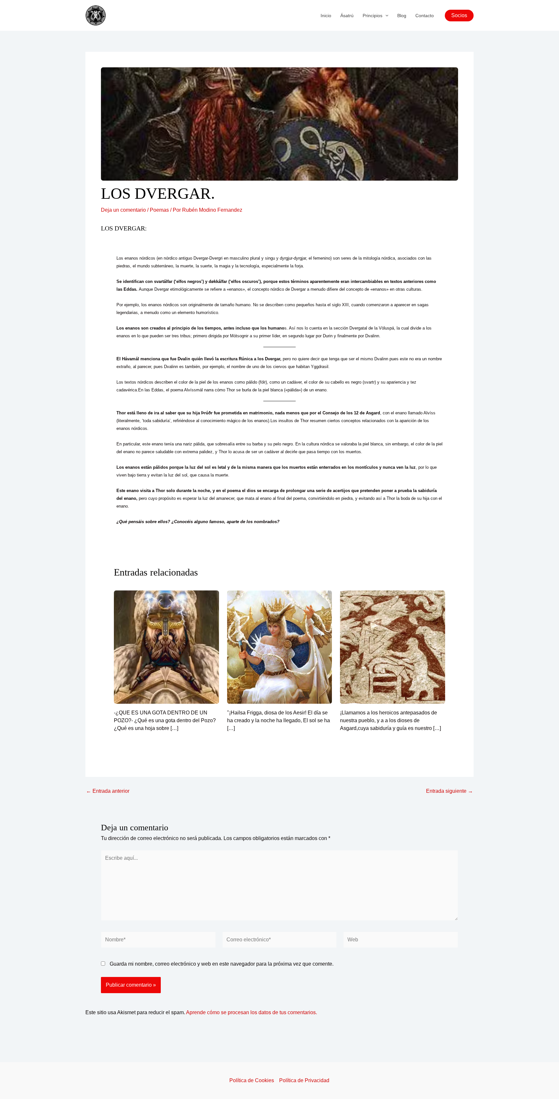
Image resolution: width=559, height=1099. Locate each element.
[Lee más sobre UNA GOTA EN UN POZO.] (166, 646)
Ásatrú (347, 15)
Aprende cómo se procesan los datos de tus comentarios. (251, 1012)
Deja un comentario (123, 210)
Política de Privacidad (304, 1080)
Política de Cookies (251, 1080)
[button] (385, 15)
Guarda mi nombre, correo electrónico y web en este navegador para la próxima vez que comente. (222, 964)
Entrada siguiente (449, 791)
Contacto (424, 15)
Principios (372, 15)
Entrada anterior (107, 791)
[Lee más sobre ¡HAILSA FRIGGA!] (279, 646)
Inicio (326, 15)
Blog (401, 15)
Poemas (159, 210)
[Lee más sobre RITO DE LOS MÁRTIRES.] (392, 646)
